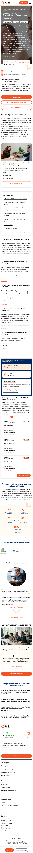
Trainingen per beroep (7, 765)
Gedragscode (22, 842)
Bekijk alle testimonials (16, 617)
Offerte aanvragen (21, 850)
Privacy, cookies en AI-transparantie (16, 841)
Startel (10, 9)
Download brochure (16, 107)
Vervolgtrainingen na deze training (15, 232)
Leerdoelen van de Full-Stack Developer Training (16, 209)
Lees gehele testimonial (16, 607)
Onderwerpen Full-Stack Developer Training (14, 220)
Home (4, 9)
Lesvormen (4, 784)
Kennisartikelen (5, 787)
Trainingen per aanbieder (8, 772)
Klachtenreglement (12, 842)
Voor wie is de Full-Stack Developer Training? (15, 203)
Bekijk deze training (16, 666)
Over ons (3, 796)
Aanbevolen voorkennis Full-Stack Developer (14, 214)
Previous (14, 611)
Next (18, 611)
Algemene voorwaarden (12, 843)
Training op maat (6, 799)
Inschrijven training (23, 475)
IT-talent (3, 802)
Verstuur (16, 755)
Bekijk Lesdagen (8, 434)
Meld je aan (23, 2)
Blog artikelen (24, 843)
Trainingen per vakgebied (8, 769)
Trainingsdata (9, 224)
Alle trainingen (5, 775)
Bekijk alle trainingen (16, 673)
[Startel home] (5, 3)
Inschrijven (16, 97)
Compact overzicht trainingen (9, 805)
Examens (3, 781)
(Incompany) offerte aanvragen (16, 102)
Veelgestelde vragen (11, 228)
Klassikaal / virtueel (16, 63)
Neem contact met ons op (10, 391)
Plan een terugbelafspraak (16, 183)
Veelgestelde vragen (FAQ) (9, 790)
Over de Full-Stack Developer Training (16, 198)
